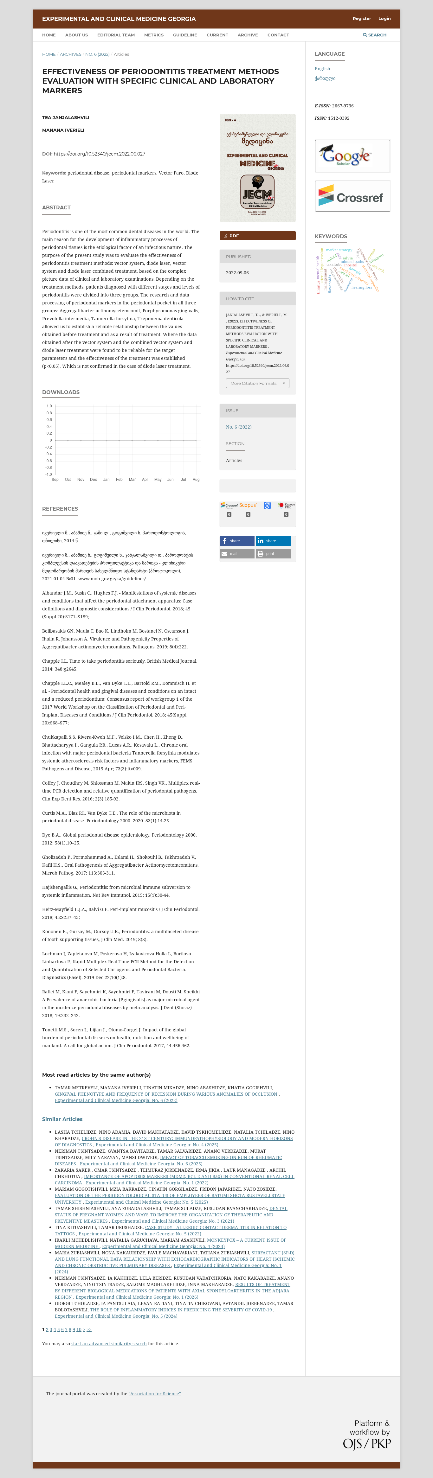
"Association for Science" (155, 1394)
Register (362, 18)
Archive (248, 34)
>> (89, 1329)
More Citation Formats (253, 383)
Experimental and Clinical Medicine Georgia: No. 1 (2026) (137, 1297)
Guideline (185, 34)
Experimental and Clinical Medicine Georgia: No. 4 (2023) (163, 1246)
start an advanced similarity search (109, 1344)
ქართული (325, 78)
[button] (237, 541)
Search (377, 34)
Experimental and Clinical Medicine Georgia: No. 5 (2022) (140, 1234)
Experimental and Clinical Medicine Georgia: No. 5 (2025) (146, 1202)
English (322, 69)
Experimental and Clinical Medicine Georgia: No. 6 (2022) (116, 1100)
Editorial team (116, 34)
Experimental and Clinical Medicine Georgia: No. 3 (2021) (173, 1221)
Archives (70, 54)
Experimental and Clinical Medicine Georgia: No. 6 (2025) (141, 1164)
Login (384, 18)
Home (49, 34)
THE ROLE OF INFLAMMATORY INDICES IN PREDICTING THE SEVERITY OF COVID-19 (181, 1310)
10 (78, 1329)
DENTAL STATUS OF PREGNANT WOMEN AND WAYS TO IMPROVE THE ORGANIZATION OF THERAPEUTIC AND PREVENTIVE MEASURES (171, 1214)
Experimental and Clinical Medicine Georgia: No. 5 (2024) (116, 1316)
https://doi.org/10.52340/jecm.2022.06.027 (99, 154)
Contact (278, 34)
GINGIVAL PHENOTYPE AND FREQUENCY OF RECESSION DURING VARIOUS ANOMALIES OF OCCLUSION (167, 1094)
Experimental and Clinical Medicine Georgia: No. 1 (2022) (147, 1183)
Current (217, 34)
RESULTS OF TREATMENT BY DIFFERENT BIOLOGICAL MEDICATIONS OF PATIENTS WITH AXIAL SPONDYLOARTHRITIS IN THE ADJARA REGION (172, 1290)
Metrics (154, 34)
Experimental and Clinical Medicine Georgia (119, 19)
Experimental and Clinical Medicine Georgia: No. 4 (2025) (157, 1145)
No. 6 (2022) (97, 54)
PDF (233, 235)
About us (76, 34)
